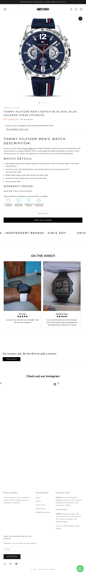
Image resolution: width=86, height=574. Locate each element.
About (38, 498)
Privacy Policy (40, 505)
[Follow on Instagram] (10, 564)
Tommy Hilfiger (11, 108)
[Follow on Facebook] (5, 564)
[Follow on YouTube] (16, 564)
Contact (38, 501)
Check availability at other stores (17, 129)
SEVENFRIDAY (43, 2)
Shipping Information (43, 512)
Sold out (43, 214)
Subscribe (12, 557)
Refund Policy (40, 509)
